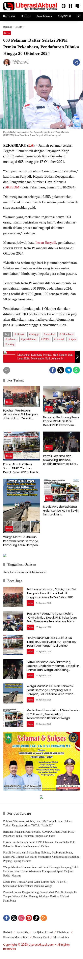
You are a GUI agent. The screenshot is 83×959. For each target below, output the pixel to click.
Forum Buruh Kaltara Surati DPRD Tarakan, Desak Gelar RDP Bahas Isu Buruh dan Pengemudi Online (21, 468)
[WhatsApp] (76, 370)
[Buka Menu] (70, 6)
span (73, 339)
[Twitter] (60, 370)
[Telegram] (68, 370)
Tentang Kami (41, 937)
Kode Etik (22, 932)
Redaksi (7, 932)
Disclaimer (63, 932)
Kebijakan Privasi (43, 932)
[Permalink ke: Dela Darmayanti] (7, 62)
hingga (35, 334)
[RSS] (43, 918)
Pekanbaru (67, 334)
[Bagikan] (76, 62)
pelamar (12, 339)
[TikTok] (36, 918)
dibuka (20, 334)
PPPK (46, 339)
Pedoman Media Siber (15, 937)
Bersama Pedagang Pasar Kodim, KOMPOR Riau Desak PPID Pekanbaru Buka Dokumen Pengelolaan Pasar (61, 421)
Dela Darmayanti (20, 61)
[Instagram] (21, 918)
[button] (63, 6)
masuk (20, 572)
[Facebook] (52, 370)
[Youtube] (29, 918)
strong (11, 344)
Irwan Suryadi (45, 243)
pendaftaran (29, 339)
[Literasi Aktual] (30, 5)
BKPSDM (11, 187)
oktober (50, 334)
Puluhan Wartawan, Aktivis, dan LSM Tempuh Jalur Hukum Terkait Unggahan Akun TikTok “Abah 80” (20, 415)
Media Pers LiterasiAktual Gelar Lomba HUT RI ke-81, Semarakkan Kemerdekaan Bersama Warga (61, 511)
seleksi (60, 339)
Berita (7, 33)
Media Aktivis (61, 937)
